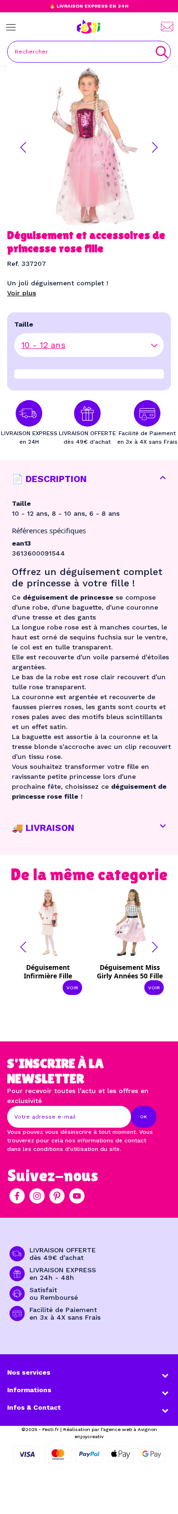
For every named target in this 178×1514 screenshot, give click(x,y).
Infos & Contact (34, 1407)
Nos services (28, 1372)
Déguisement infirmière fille (48, 971)
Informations (29, 1390)
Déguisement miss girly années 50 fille (130, 971)
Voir (72, 987)
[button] (23, 147)
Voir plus (21, 293)
